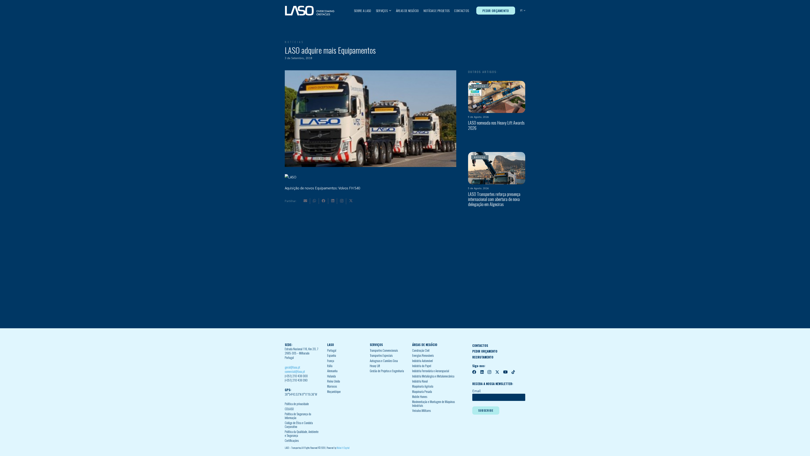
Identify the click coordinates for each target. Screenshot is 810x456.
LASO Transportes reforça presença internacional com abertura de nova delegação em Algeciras (494, 199)
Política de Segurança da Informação (298, 416)
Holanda (331, 376)
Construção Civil (420, 350)
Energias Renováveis (423, 355)
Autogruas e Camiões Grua (384, 360)
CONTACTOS (480, 345)
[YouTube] (505, 372)
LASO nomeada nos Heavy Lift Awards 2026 (496, 125)
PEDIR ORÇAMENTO (484, 351)
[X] (351, 200)
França (330, 360)
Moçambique (334, 391)
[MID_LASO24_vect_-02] (310, 11)
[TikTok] (513, 372)
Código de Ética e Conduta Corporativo (299, 425)
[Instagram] (341, 201)
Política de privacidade (297, 404)
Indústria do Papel (421, 366)
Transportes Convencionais (384, 350)
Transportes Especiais (381, 355)
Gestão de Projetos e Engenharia (387, 371)
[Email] (305, 200)
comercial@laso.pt (295, 371)
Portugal (331, 350)
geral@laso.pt (292, 367)
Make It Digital (343, 447)
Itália (329, 366)
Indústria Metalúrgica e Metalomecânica (433, 376)
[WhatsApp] (314, 200)
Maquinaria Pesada (422, 391)
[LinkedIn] (332, 200)
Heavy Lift (375, 366)
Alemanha (332, 371)
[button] (389, 10)
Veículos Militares (421, 410)
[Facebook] (323, 200)
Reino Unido (333, 381)
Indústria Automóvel (422, 360)
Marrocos (332, 386)
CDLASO (289, 409)
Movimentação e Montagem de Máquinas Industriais (433, 403)
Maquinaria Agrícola (422, 386)
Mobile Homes (419, 396)
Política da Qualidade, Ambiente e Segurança (302, 433)
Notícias (294, 42)
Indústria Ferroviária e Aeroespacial (430, 371)
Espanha (331, 355)
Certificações (292, 440)
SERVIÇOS (376, 344)
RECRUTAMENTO (482, 357)
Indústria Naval (420, 381)
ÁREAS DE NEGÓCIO (424, 344)
